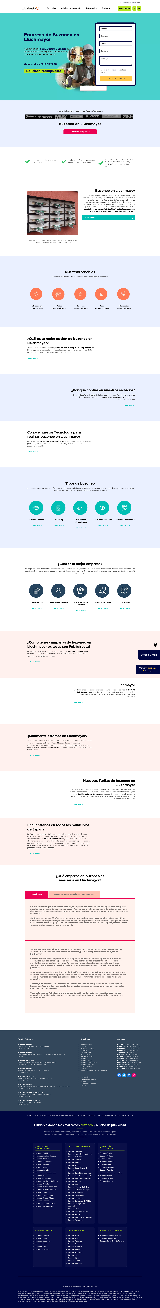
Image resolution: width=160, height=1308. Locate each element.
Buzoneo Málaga (106, 1156)
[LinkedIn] (129, 1075)
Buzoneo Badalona (75, 1157)
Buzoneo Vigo (73, 1255)
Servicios (51, 8)
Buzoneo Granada (107, 1167)
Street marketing (86, 1066)
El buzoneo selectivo (125, 520)
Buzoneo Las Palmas (108, 1238)
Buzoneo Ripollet (74, 1214)
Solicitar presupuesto (70, 8)
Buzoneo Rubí (73, 1184)
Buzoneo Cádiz (105, 1159)
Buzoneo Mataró (74, 1165)
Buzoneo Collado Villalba (44, 1198)
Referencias (91, 8)
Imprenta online (86, 1045)
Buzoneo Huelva (106, 1176)
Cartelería (84, 1047)
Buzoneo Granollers (75, 1198)
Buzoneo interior (87, 1060)
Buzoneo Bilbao (73, 1235)
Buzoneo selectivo (87, 1064)
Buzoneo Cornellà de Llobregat (79, 1173)
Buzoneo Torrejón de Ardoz (45, 1173)
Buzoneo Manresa (74, 1181)
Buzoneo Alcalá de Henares (45, 1156)
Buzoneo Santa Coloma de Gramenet (78, 1169)
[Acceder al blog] (134, 8)
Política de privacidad (88, 1083)
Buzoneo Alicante (41, 1244)
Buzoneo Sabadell (74, 1162)
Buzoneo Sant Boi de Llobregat (79, 1176)
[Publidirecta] (30, 8)
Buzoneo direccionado (89, 1062)
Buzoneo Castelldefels (76, 1195)
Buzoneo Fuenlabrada (43, 1161)
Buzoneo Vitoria (73, 1238)
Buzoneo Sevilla (106, 1153)
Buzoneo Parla (40, 1176)
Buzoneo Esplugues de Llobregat (76, 1205)
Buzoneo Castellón (42, 1249)
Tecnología (85, 1077)
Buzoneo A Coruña (75, 1252)
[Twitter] (124, 1075)
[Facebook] (119, 1075)
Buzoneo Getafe (41, 1167)
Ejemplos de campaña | (67, 1115)
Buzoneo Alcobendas (43, 1178)
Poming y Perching (87, 1049)
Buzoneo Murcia (41, 1238)
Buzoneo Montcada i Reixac (78, 1211)
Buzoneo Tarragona (75, 1220)
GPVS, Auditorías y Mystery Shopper (94, 1070)
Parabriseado (86, 1054)
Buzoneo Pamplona (75, 1241)
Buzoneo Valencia (42, 1235)
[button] (44, 71)
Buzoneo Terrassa (74, 1159)
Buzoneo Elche (41, 1247)
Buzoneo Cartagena (42, 1241)
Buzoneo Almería (106, 1170)
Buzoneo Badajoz (106, 1178)
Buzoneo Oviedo (74, 1261)
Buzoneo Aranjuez (42, 1201)
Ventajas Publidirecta (88, 1079)
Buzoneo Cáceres (106, 1181)
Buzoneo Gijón (73, 1258)
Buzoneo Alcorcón (42, 1170)
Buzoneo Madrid (41, 1153)
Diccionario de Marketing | (123, 1115)
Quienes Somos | (46, 1115)
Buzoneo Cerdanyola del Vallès (79, 1201)
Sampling (84, 1051)
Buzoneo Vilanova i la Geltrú (78, 1187)
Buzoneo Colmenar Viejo (44, 1206)
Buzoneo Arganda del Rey (45, 1203)
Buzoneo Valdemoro (42, 1192)
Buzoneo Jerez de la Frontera (111, 1173)
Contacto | (35, 1115)
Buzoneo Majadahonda (44, 1195)
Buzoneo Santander (75, 1263)
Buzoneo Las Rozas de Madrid (46, 1181)
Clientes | (55, 1115)
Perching (59, 520)
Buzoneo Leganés (42, 1164)
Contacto (106, 8)
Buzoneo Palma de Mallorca (110, 1235)
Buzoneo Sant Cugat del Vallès (79, 1178)
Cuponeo (84, 1068)
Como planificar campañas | (87, 1115)
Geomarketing (86, 1052)
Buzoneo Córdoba (106, 1161)
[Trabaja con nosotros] (139, 8)
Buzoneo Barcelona (75, 1151)
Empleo (83, 1081)
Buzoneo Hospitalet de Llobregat (80, 1154)
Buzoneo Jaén (105, 1164)
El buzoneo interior (103, 520)
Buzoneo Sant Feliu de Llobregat (80, 1217)
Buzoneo (84, 1058)
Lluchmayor (101, 202)
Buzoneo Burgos (74, 1249)
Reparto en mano (87, 1056)
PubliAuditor (124, 8)
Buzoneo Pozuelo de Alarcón (46, 1187)
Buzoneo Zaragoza (75, 1244)
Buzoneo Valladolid (75, 1247)
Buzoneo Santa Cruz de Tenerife (112, 1241)
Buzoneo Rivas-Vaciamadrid (45, 1189)
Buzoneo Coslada (42, 1184)
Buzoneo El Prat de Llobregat (78, 1190)
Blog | (29, 1115)
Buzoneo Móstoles (42, 1159)
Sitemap (83, 1085)
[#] (134, 1075)
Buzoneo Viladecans (75, 1193)
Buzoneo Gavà (73, 1209)
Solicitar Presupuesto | (105, 1115)
